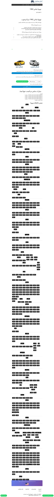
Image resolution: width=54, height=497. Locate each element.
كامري (27, 304)
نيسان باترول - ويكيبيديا (38, 100)
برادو (27, 242)
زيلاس (28, 299)
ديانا (27, 357)
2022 (14, 125)
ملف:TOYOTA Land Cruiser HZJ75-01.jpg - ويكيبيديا (33, 95)
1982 (27, 159)
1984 (20, 182)
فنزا (13, 144)
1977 (14, 462)
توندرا (22, 252)
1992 (27, 123)
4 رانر (27, 417)
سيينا (15, 133)
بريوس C (27, 149)
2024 (14, 110)
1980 (24, 159)
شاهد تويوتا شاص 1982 (35, 81)
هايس (27, 400)
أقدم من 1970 (29, 464)
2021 (38, 110)
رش (19, 194)
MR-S (38, 267)
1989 (17, 131)
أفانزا (24, 262)
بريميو (33, 432)
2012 (38, 116)
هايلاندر (27, 333)
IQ (38, 343)
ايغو (15, 328)
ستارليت (28, 437)
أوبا (33, 128)
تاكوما (26, 174)
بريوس (27, 164)
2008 (24, 118)
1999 (20, 110)
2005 (27, 116)
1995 (34, 184)
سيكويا (22, 343)
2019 (24, 125)
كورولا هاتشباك (15, 412)
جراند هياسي (38, 432)
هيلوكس (27, 450)
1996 (27, 289)
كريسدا (27, 442)
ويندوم (35, 385)
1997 (34, 285)
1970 (17, 466)
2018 (20, 141)
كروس (36, 107)
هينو (24, 271)
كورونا (27, 469)
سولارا (31, 385)
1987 (31, 123)
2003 (27, 110)
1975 (17, 331)
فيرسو (35, 257)
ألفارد (35, 343)
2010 (24, 116)
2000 (31, 116)
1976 (27, 462)
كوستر (27, 112)
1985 (20, 363)
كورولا (27, 282)
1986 (21, 147)
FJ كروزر (22, 352)
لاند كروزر (27, 316)
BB (22, 107)
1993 (24, 131)
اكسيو (15, 229)
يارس (27, 219)
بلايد (38, 262)
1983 (27, 323)
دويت (21, 299)
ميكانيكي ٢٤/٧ (4, 495)
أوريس (15, 189)
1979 (24, 365)
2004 (24, 172)
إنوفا (27, 377)
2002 (34, 116)
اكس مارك (14, 299)
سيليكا (37, 437)
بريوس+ (27, 234)
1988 (17, 287)
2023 (35, 110)
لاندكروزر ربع (27, 425)
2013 (17, 118)
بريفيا (24, 189)
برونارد (29, 432)
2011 (17, 116)
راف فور (27, 200)
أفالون (27, 209)
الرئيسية (41, 4)
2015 (31, 110)
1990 (24, 292)
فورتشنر (27, 370)
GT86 (28, 257)
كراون (20, 128)
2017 (24, 110)
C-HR (26, 138)
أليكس (19, 257)
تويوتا (39, 19)
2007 (17, 172)
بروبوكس (17, 432)
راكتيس (24, 432)
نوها (32, 257)
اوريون (18, 277)
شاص (27, 156)
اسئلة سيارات (36, 4)
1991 (17, 123)
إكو (20, 385)
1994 (35, 131)
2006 (27, 162)
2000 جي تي (27, 179)
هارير (35, 348)
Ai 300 (33, 389)
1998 (17, 110)
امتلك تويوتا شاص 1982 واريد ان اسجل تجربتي (27, 73)
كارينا (21, 476)
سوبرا (19, 144)
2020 (27, 141)
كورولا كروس (27, 120)
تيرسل (22, 394)
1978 (38, 159)
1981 (14, 296)
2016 (20, 125)
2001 (20, 118)
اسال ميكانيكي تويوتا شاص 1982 (22, 81)
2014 (34, 123)
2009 (14, 118)
